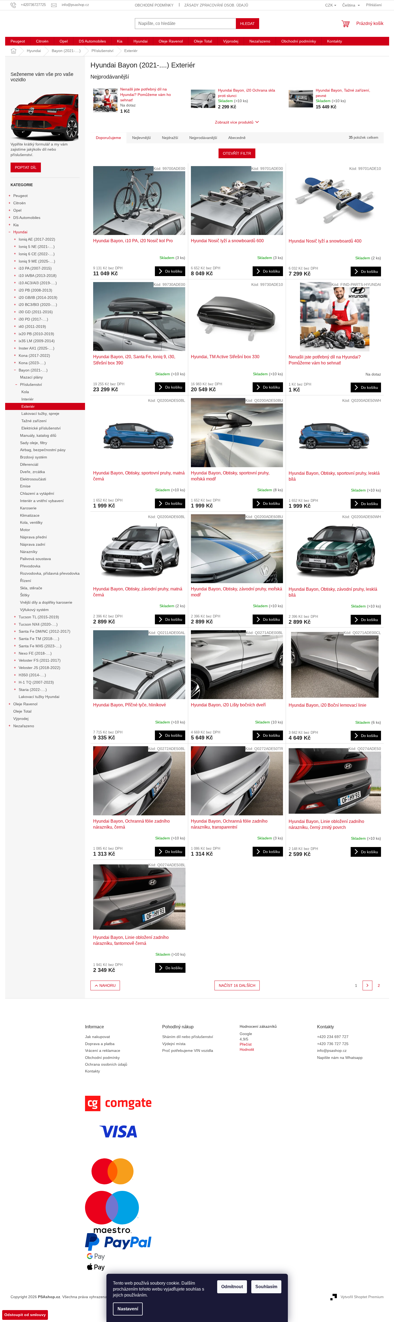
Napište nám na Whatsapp (340, 1057)
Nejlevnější (141, 137)
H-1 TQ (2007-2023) (36, 682)
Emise (25, 486)
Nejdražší (170, 137)
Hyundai (20, 232)
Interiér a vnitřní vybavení (42, 501)
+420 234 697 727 (333, 1037)
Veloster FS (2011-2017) (40, 660)
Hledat (247, 23)
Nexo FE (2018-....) (35, 653)
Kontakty (92, 1071)
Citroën (19, 203)
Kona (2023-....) (32, 363)
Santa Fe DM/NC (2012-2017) (44, 631)
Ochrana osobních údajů (106, 1064)
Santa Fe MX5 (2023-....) (40, 646)
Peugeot (20, 195)
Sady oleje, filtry (33, 443)
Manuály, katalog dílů (38, 435)
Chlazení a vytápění (37, 493)
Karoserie (28, 508)
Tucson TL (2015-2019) (39, 617)
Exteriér (28, 406)
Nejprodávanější (203, 137)
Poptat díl (26, 167)
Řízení (25, 580)
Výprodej (20, 718)
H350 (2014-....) (32, 675)
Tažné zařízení (34, 421)
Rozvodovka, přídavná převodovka (50, 573)
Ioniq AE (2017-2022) (37, 239)
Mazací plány (31, 377)
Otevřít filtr (237, 153)
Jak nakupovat (97, 1037)
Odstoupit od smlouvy (25, 1315)
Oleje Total (22, 711)
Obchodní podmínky (154, 5)
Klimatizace (30, 515)
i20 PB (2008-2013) (35, 290)
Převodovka (30, 566)
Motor (25, 530)
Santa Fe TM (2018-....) (39, 638)
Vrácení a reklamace (102, 1050)
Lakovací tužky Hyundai (39, 696)
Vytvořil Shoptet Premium (362, 1296)
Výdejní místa (173, 1044)
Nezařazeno (23, 726)
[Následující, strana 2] (367, 985)
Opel (17, 210)
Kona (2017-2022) (34, 355)
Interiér (27, 399)
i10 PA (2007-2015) (35, 268)
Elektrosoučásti (33, 479)
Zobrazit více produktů (234, 122)
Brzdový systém (33, 457)
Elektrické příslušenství (41, 428)
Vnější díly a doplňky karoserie (46, 602)
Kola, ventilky (31, 522)
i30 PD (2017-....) (33, 319)
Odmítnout (232, 1286)
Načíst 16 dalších (237, 985)
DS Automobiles (26, 217)
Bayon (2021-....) (33, 370)
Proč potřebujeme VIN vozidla (187, 1050)
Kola (25, 392)
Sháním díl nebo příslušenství (187, 1037)
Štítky (25, 595)
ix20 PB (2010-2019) (36, 334)
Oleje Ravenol (25, 704)
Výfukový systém (34, 609)
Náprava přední (33, 537)
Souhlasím (266, 1286)
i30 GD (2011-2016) (36, 312)
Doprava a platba (100, 1044)
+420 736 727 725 (333, 1044)
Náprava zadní (32, 544)
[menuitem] (17, 41)
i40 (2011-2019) (32, 326)
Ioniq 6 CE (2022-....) (37, 254)
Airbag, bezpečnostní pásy (43, 450)
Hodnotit (247, 1049)
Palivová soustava (35, 559)
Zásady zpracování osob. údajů (216, 5)
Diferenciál (29, 464)
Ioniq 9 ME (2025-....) (37, 261)
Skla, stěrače (31, 588)
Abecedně (237, 137)
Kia (16, 225)
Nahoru (107, 985)
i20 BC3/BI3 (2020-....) (38, 304)
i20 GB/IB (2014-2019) (38, 297)
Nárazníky (28, 552)
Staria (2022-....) (33, 689)
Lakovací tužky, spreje (40, 413)
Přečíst (246, 1044)
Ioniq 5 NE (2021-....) (37, 246)
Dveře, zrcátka (32, 472)
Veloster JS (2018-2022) (39, 667)
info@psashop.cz (332, 1050)
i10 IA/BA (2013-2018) (38, 275)
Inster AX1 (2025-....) (36, 348)
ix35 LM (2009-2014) (37, 341)
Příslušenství (31, 384)
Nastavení (128, 1309)
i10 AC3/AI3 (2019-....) (38, 283)
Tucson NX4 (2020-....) (38, 624)
